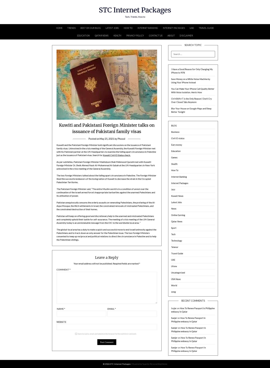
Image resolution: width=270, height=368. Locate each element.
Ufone (174, 266)
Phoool (121, 138)
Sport (173, 228)
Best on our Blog (91, 28)
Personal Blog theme (158, 364)
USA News (176, 279)
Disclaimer (186, 35)
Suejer (174, 318)
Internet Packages (174, 28)
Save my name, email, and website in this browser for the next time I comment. (107, 334)
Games (174, 157)
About (171, 35)
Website (61, 322)
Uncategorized (178, 272)
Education (83, 35)
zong (173, 291)
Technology (176, 240)
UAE (192, 28)
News (173, 208)
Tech (173, 234)
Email (111, 308)
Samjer (174, 328)
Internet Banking (148, 28)
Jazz (173, 189)
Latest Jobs (112, 28)
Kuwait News (177, 196)
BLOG (174, 125)
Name (61, 308)
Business (175, 132)
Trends (71, 28)
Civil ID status (177, 138)
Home (59, 28)
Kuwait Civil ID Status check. (116, 155)
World (174, 285)
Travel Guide (206, 28)
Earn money (176, 144)
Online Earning (178, 215)
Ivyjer (174, 308)
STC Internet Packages (135, 10)
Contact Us (156, 35)
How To (128, 28)
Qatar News (102, 35)
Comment (63, 269)
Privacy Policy (135, 35)
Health (117, 35)
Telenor (174, 247)
